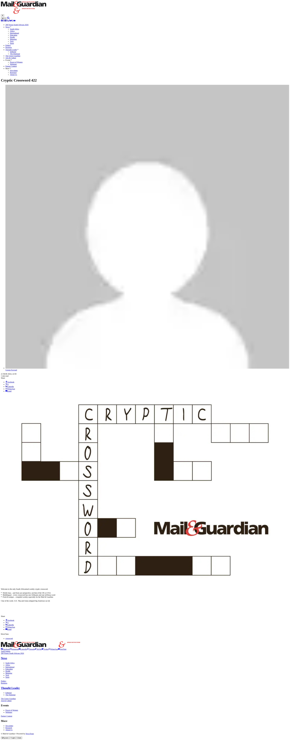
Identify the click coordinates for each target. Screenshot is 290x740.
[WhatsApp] (13, 21)
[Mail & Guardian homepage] (145, 7)
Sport (7, 677)
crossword (9, 638)
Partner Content (6, 716)
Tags (2, 651)
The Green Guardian (8, 699)
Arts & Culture (6, 701)
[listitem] (5, 649)
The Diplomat (10, 695)
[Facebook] (2, 21)
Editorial (8, 693)
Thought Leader (10, 687)
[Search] (8, 18)
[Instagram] (4, 21)
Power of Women (11, 710)
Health (7, 671)
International (9, 667)
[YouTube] (14, 21)
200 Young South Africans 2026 (12, 653)
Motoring (8, 673)
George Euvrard (11, 370)
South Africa (9, 663)
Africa (7, 665)
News (4, 658)
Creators (7, 651)
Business (4, 683)
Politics (3, 681)
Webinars (8, 712)
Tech (7, 675)
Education (9, 669)
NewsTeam (30, 734)
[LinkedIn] (5, 21)
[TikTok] (9, 21)
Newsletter (9, 726)
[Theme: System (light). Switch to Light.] (4, 18)
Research (8, 728)
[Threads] (7, 21)
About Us (8, 730)
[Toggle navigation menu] (2, 15)
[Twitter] (11, 21)
